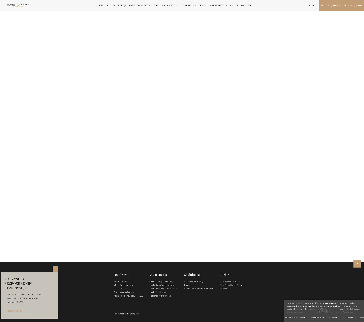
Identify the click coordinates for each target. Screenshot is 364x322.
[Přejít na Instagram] (192, 303)
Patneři (187, 285)
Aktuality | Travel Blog (193, 281)
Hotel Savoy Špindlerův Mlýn (162, 281)
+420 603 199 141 (124, 289)
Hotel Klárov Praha (157, 292)
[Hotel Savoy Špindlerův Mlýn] (18, 5)
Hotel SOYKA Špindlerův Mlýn (162, 285)
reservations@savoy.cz (126, 292)
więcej (324, 311)
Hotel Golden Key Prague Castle (163, 289)
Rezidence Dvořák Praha (160, 296)
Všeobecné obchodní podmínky (198, 289)
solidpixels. (135, 314)
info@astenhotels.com (232, 281)
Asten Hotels (158, 275)
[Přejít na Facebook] (185, 303)
